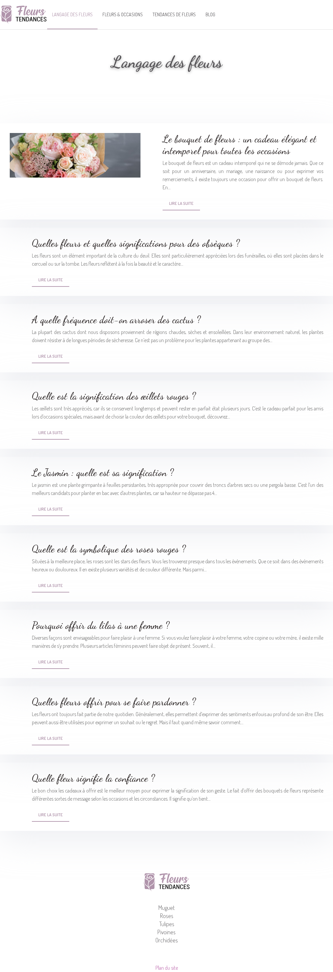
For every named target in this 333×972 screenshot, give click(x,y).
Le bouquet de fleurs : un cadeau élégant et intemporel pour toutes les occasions (239, 144)
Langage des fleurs (72, 14)
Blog (210, 14)
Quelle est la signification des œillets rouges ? (114, 396)
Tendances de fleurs (174, 14)
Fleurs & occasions (122, 14)
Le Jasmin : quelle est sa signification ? (103, 472)
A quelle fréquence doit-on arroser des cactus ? (116, 320)
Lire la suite (181, 203)
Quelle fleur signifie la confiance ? (93, 778)
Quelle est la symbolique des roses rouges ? (109, 549)
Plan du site (166, 968)
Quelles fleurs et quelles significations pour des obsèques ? (136, 243)
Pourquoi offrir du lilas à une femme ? (100, 625)
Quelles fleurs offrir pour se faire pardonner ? (114, 702)
